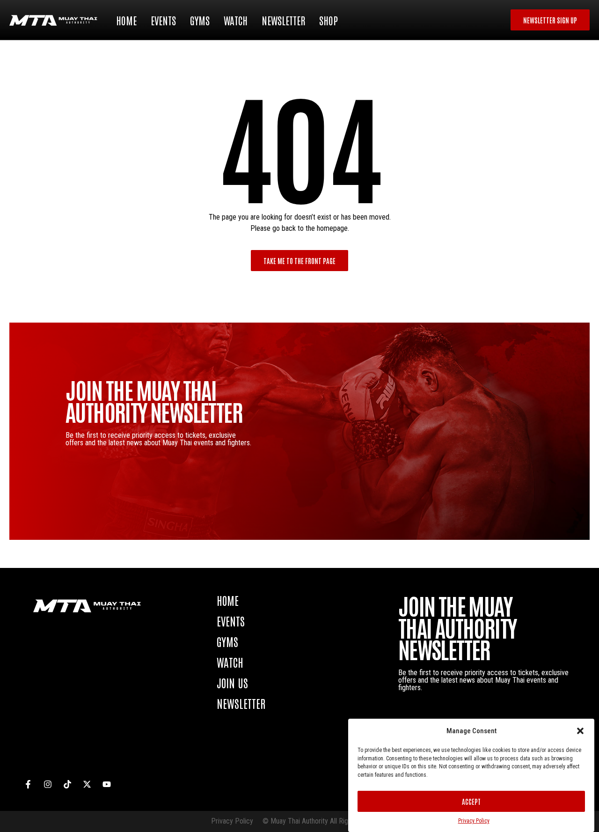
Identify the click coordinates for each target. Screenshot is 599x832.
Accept (471, 801)
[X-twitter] (87, 784)
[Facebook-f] (28, 784)
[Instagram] (48, 784)
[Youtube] (106, 784)
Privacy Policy (473, 820)
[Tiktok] (67, 784)
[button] (580, 731)
